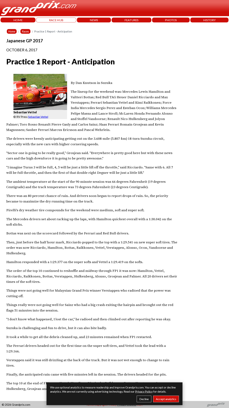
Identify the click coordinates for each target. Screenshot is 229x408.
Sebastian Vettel (38, 116)
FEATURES (131, 20)
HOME (18, 20)
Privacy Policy (144, 391)
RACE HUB (56, 20)
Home (11, 31)
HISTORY (209, 20)
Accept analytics (166, 399)
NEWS (94, 20)
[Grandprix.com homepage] (216, 404)
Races (25, 31)
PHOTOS (171, 20)
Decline (144, 399)
